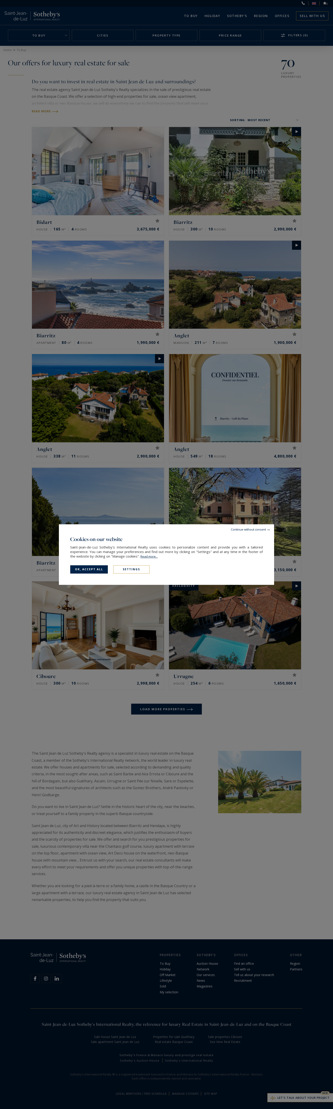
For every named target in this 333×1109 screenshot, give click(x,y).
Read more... (149, 556)
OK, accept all (89, 569)
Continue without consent (248, 529)
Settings (131, 569)
